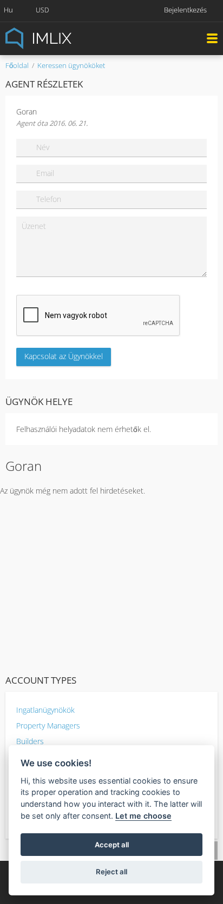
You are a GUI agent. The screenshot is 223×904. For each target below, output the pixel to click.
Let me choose (143, 815)
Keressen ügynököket (71, 65)
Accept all (112, 844)
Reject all (111, 871)
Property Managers (48, 725)
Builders (30, 741)
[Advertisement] (111, 583)
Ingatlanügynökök (45, 710)
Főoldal (17, 65)
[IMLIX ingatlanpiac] (64, 37)
